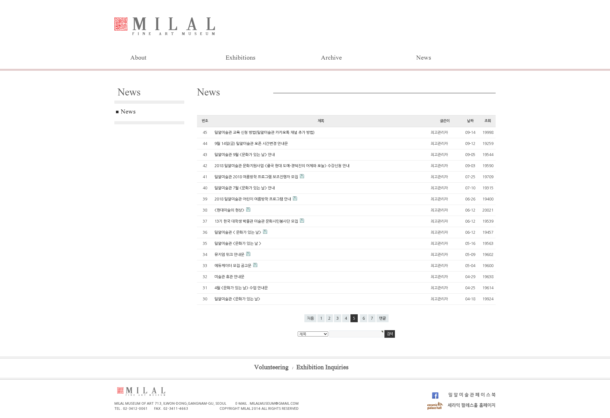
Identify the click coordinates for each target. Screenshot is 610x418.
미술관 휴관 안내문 (229, 277)
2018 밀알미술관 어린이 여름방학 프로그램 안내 (253, 199)
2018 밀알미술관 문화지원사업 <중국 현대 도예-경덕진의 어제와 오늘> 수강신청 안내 (281, 166)
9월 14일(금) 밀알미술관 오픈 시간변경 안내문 (251, 144)
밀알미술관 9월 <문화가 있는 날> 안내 (244, 155)
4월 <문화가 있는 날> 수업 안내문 (241, 288)
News (423, 58)
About (138, 58)
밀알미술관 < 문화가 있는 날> (238, 232)
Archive (331, 58)
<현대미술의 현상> (229, 210)
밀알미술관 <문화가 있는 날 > (237, 243)
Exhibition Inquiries (322, 368)
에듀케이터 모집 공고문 (233, 266)
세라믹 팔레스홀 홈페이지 (471, 405)
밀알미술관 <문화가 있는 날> (237, 299)
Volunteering (271, 368)
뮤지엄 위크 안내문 (229, 255)
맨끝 (382, 318)
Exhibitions (240, 58)
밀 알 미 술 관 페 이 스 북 (471, 395)
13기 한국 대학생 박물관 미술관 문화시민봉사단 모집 (256, 221)
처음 (310, 318)
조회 (488, 121)
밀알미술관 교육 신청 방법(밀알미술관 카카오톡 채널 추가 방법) (264, 132)
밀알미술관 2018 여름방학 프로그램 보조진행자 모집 (256, 177)
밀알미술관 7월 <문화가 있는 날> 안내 (244, 188)
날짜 (470, 121)
